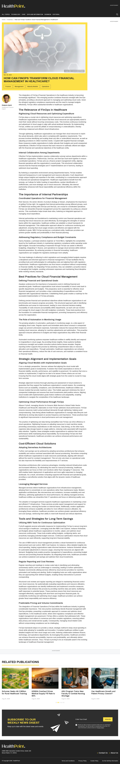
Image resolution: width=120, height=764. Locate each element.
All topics (6, 14)
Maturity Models (32, 86)
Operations (45, 86)
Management (19, 86)
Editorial (56, 14)
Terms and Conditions (68, 761)
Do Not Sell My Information (110, 761)
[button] (56, 702)
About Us (114, 753)
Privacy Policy (100, 727)
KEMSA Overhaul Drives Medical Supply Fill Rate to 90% (43, 693)
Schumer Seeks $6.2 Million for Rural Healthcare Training (14, 692)
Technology (15, 14)
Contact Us (103, 753)
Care (23, 14)
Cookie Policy (94, 761)
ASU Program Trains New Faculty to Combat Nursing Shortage (73, 693)
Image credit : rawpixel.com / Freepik (74, 71)
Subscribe (108, 719)
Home (3, 19)
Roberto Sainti (7, 105)
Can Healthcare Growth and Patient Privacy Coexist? (103, 692)
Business (48, 14)
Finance (8, 86)
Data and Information (35, 14)
